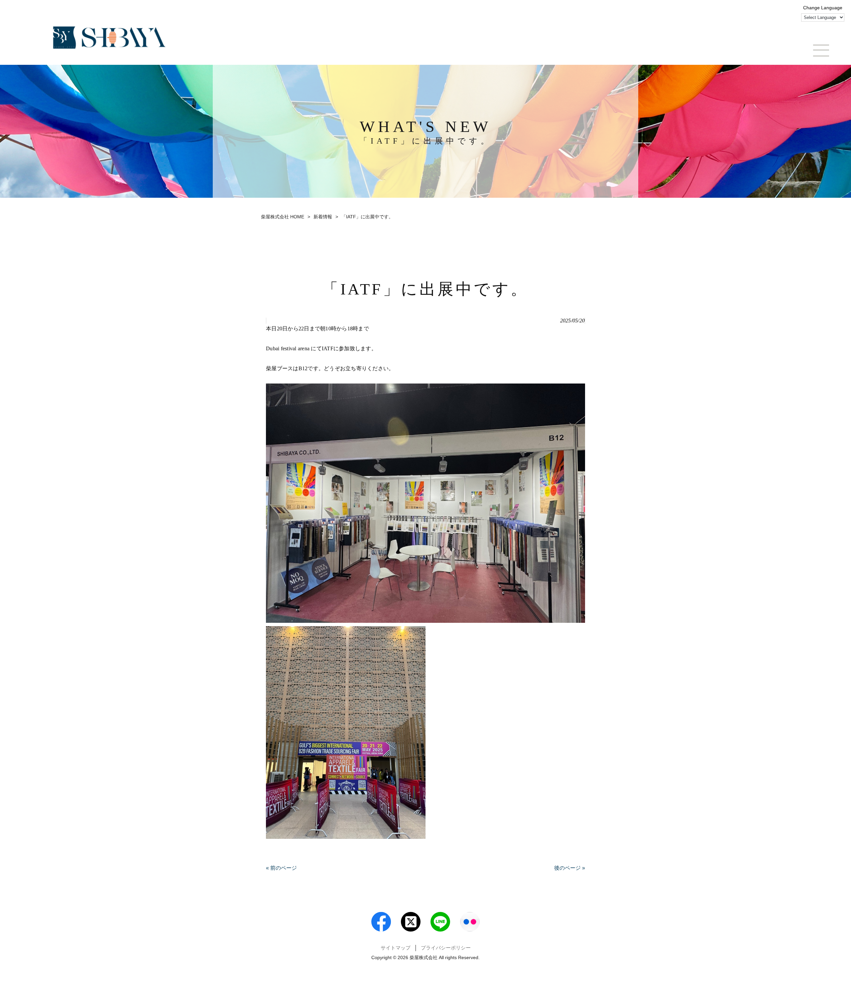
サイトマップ (396, 947)
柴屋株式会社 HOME (282, 216)
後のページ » (569, 868)
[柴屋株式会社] (110, 38)
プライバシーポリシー (446, 947)
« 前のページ (281, 868)
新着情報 (322, 216)
